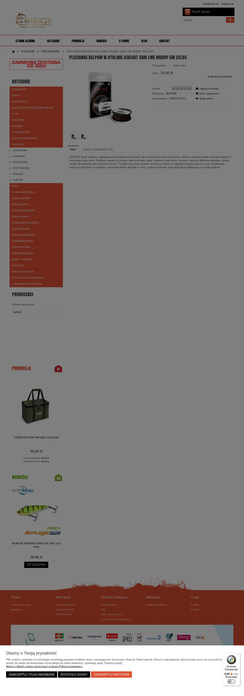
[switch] (231, 681)
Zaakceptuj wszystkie (111, 674)
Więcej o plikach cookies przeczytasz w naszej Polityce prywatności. (44, 666)
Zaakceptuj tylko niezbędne (32, 674)
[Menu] (238, 655)
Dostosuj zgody (74, 674)
